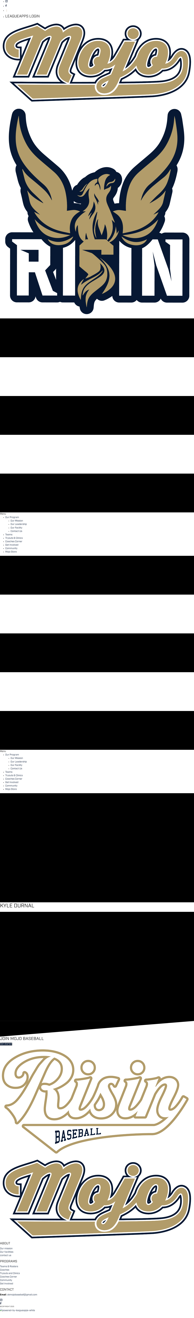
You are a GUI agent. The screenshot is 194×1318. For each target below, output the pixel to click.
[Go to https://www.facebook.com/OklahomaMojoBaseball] (99, 6)
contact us (5, 1255)
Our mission (6, 1249)
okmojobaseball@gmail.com (22, 1295)
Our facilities (6, 1252)
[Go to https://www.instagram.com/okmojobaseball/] (99, 1)
